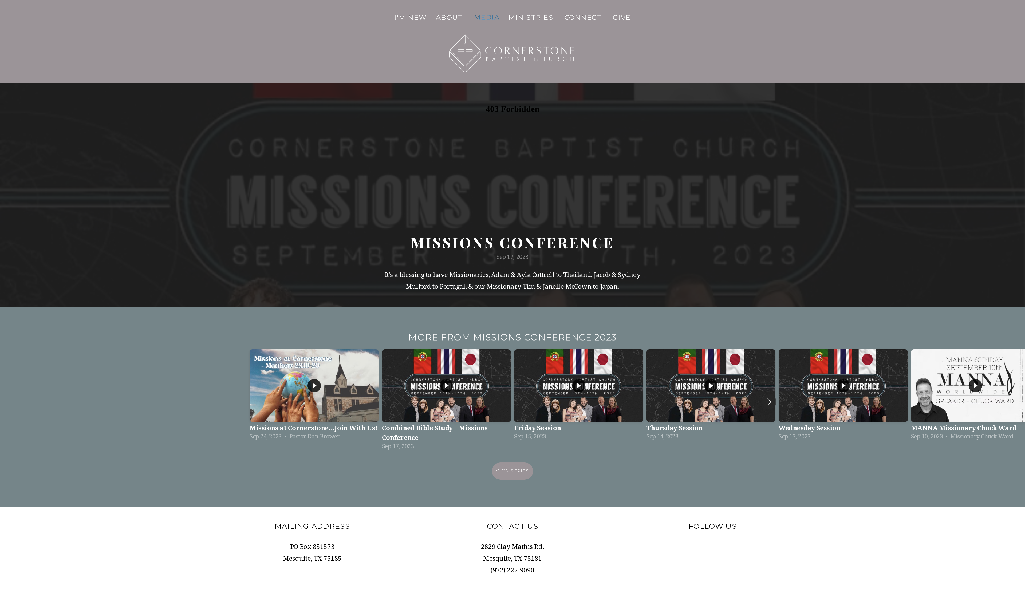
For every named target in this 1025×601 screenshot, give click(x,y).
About (450, 17)
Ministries (531, 17)
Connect (584, 17)
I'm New (410, 17)
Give (622, 17)
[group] (314, 397)
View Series (512, 470)
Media (487, 17)
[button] (769, 402)
